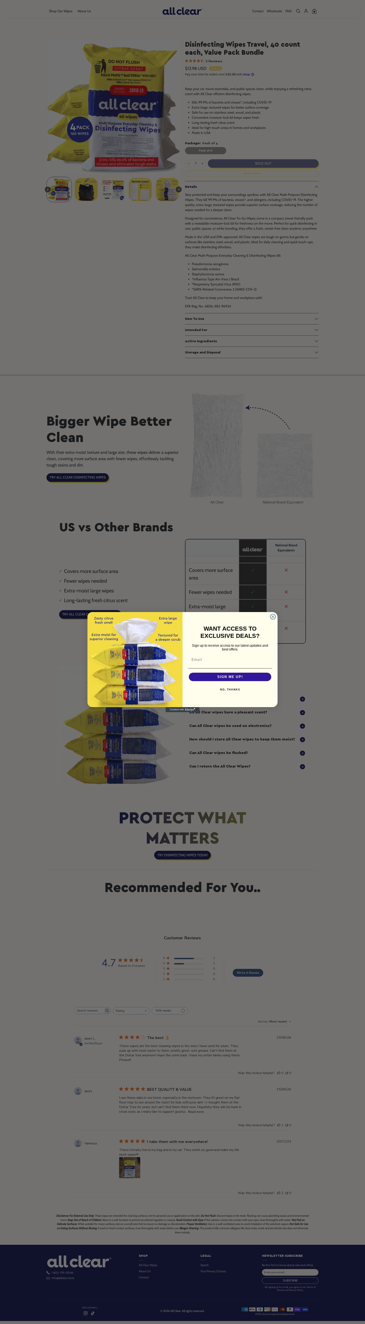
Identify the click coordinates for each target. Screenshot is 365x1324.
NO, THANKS (230, 689)
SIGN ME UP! (230, 677)
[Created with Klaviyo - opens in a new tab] (182, 709)
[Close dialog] (272, 616)
